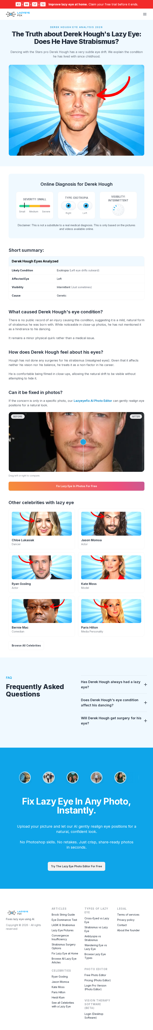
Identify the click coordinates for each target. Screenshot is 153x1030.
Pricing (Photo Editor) (98, 980)
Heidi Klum (58, 997)
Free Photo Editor (95, 975)
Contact (122, 925)
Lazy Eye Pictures (63, 930)
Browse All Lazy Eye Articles (64, 960)
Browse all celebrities (26, 645)
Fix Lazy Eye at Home (65, 953)
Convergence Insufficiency (60, 937)
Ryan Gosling (60, 976)
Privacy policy (126, 919)
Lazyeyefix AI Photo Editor (93, 401)
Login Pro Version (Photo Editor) (95, 987)
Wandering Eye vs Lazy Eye (96, 947)
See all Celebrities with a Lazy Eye (63, 1004)
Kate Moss (58, 987)
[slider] (76, 442)
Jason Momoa (60, 981)
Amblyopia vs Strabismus (93, 938)
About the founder (128, 930)
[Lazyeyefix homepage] (18, 14)
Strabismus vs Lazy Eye (96, 929)
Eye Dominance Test (64, 919)
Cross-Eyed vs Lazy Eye (97, 920)
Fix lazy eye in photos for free (76, 486)
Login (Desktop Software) (94, 1015)
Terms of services (128, 914)
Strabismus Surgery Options (64, 946)
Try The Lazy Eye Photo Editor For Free (76, 866)
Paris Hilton (58, 992)
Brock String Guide (63, 914)
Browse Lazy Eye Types (95, 956)
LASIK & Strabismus (63, 925)
